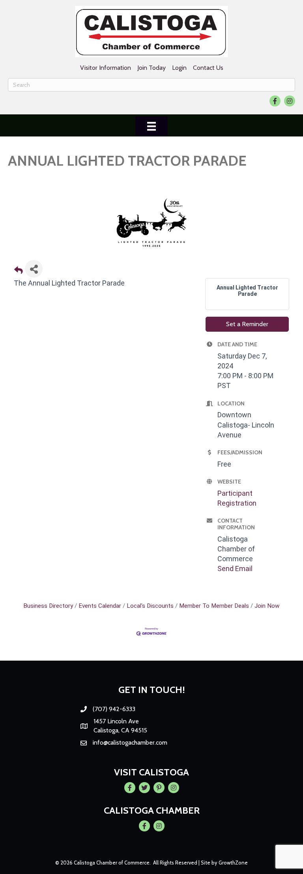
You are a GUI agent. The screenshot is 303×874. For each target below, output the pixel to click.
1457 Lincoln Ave (116, 721)
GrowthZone (233, 862)
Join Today (151, 67)
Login (179, 67)
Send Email (234, 568)
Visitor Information (105, 67)
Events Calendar (100, 605)
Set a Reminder (247, 324)
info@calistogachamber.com (130, 742)
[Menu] (151, 126)
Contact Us (208, 67)
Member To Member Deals (214, 605)
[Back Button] (18, 271)
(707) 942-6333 (114, 709)
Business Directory (48, 605)
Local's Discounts (150, 605)
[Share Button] (34, 269)
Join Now (267, 605)
